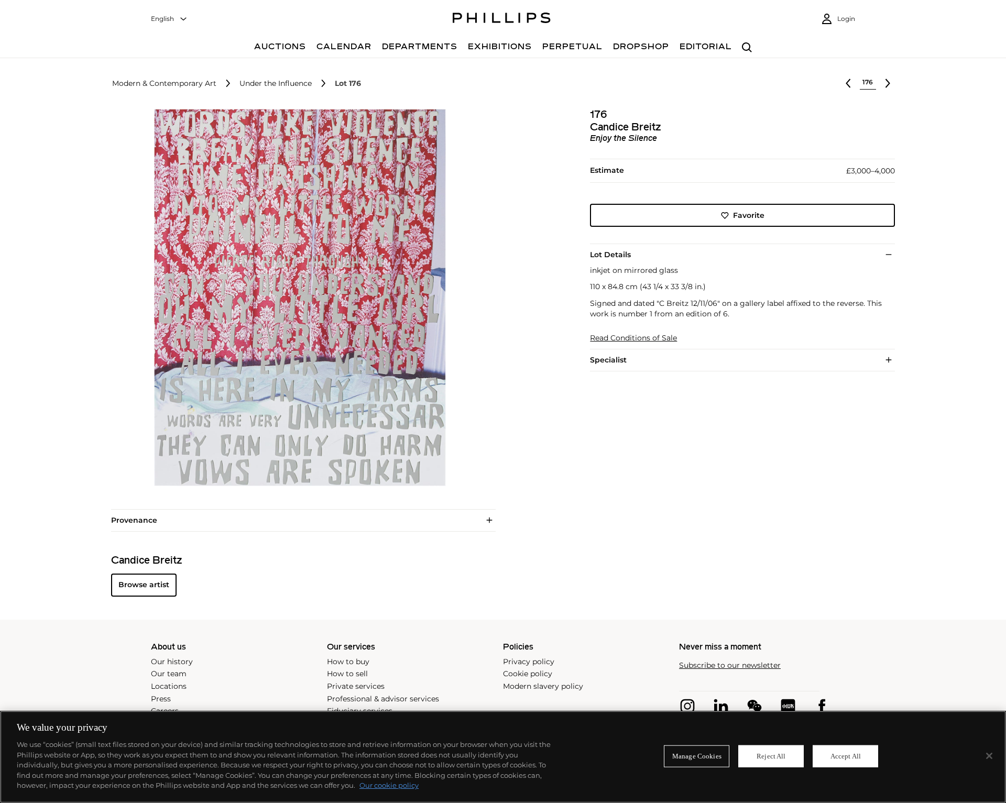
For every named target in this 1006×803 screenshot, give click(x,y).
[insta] (687, 706)
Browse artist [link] (143, 584)
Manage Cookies (696, 756)
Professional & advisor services (383, 698)
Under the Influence (275, 83)
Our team (169, 673)
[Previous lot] (848, 83)
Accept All (845, 756)
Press (161, 698)
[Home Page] (502, 19)
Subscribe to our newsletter (730, 665)
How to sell (347, 673)
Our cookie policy (389, 785)
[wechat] (754, 706)
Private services (356, 686)
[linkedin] (721, 706)
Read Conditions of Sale (633, 338)
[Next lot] (887, 83)
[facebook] (821, 706)
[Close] (989, 755)
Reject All (771, 756)
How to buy (348, 661)
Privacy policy (528, 661)
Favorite (748, 215)
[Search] (747, 48)
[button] (296, 297)
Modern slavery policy (543, 686)
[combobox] (169, 19)
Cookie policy (527, 673)
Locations (169, 686)
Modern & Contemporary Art (164, 83)
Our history (172, 661)
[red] (788, 706)
